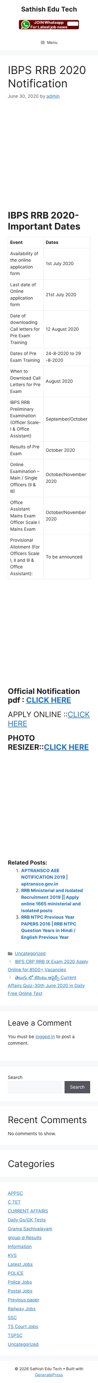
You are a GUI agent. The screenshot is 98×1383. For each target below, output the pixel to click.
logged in (45, 1036)
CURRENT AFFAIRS (28, 1211)
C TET (14, 1202)
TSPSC (15, 1335)
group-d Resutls (25, 1237)
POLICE (16, 1273)
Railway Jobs (22, 1308)
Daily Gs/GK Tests (27, 1219)
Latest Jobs (20, 1264)
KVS (12, 1255)
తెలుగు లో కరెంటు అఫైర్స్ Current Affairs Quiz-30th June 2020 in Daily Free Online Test (46, 985)
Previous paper (23, 1299)
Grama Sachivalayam (30, 1228)
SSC (12, 1317)
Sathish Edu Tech (49, 9)
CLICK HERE (48, 700)
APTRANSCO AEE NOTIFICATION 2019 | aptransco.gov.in (44, 877)
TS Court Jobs (23, 1326)
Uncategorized (30, 953)
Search (15, 1077)
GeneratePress (49, 1374)
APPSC (15, 1193)
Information (20, 1246)
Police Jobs (20, 1282)
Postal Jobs (20, 1291)
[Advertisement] (49, 158)
